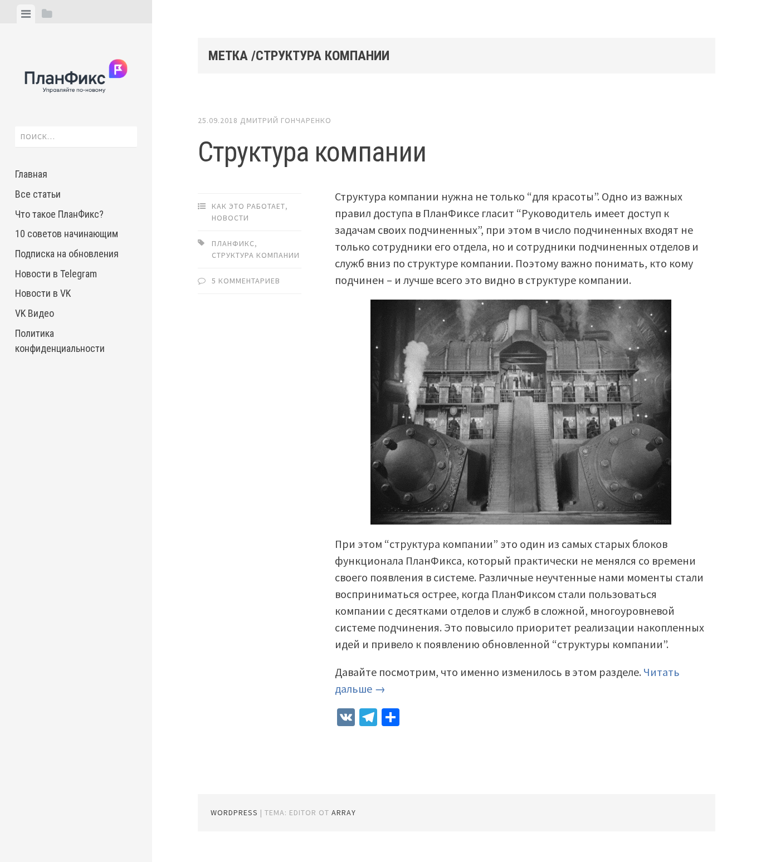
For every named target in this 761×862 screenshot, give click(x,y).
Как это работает (248, 206)
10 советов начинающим (66, 233)
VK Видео (34, 313)
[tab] (26, 13)
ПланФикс (233, 243)
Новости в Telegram (56, 274)
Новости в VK (43, 293)
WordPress (234, 812)
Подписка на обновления (67, 253)
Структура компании (312, 152)
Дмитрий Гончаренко (285, 120)
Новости (230, 218)
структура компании (256, 255)
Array (343, 812)
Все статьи (38, 194)
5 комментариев (246, 281)
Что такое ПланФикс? (59, 214)
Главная (31, 174)
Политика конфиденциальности (60, 340)
